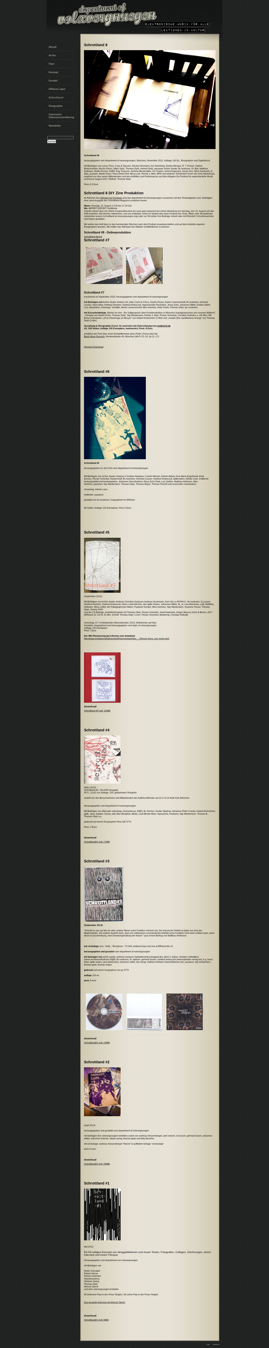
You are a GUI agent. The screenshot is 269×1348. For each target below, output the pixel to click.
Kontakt (53, 80)
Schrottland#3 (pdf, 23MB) (97, 1042)
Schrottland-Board (93, 236)
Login (208, 1344)
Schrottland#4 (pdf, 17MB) (97, 842)
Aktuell (52, 46)
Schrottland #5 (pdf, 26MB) (97, 711)
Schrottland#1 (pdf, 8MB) (96, 1320)
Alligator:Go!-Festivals (111, 198)
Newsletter (55, 125)
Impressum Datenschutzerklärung (60, 116)
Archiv (52, 55)
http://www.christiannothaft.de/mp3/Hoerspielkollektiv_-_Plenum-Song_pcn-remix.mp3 (126, 638)
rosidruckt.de (164, 326)
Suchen (52, 141)
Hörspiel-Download (93, 347)
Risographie (56, 105)
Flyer (52, 63)
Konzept (53, 72)
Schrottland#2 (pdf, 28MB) (97, 1164)
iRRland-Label (57, 89)
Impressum (216, 1344)
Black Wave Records (94, 336)
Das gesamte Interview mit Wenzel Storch (104, 1302)
